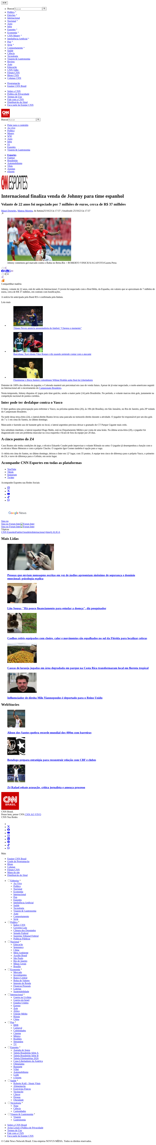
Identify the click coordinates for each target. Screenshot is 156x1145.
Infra (9, 26)
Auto (9, 64)
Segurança (18, 947)
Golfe (16, 1075)
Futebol (11, 157)
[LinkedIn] (8, 839)
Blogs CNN (13, 75)
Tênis (10, 166)
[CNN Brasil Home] (17, 116)
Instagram (12, 474)
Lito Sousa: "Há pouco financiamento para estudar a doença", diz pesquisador (56, 608)
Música (16, 1036)
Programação (13, 83)
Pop (9, 41)
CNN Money (13, 35)
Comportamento (15, 48)
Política (10, 12)
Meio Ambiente (20, 952)
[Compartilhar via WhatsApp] (10, 271)
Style (9, 45)
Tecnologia (12, 56)
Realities (17, 1039)
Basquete (17, 1066)
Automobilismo (14, 163)
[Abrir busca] (44, 8)
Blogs (10, 864)
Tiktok (10, 472)
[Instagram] (8, 836)
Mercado (17, 972)
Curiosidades (19, 1111)
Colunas (11, 867)
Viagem (17, 1117)
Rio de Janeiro (20, 961)
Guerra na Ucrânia (22, 997)
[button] (78, 238)
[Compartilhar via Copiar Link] (12, 271)
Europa (16, 1005)
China (16, 1019)
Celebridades (19, 1030)
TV (15, 1044)
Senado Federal (20, 933)
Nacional (11, 21)
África (16, 1011)
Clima (16, 950)
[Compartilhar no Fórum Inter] (2, 281)
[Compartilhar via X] (5, 271)
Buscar (10, 8)
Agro (9, 23)
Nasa (15, 1105)
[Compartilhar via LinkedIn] (7, 271)
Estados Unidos (20, 1002)
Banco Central (20, 977)
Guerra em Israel (21, 1000)
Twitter (10, 477)
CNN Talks (12, 70)
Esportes (11, 29)
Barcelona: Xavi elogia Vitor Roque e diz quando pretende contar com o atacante (52, 354)
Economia (12, 32)
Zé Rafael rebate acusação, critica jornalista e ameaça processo (46, 787)
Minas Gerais (19, 963)
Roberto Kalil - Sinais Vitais (26, 1083)
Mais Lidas (10, 539)
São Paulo (18, 958)
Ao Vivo (17, 883)
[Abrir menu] (4, 3)
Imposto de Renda (22, 983)
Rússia (16, 1016)
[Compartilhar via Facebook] (2, 271)
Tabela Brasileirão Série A (26, 1053)
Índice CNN (19, 925)
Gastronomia (19, 1119)
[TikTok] (8, 845)
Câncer (16, 1094)
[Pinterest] (8, 842)
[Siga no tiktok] (8, 497)
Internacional (13, 18)
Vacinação (18, 1091)
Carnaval (17, 1028)
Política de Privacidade (18, 94)
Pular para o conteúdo (17, 125)
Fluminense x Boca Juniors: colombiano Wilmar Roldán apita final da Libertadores (53, 380)
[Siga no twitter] (8, 491)
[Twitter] (8, 827)
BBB (15, 1025)
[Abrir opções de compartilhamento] (6, 274)
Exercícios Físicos (22, 1089)
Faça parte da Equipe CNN (20, 105)
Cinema (17, 1033)
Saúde (10, 50)
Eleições (11, 15)
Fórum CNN (13, 72)
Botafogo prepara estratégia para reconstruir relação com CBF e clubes (51, 760)
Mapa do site (13, 872)
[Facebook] (8, 830)
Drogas (16, 1097)
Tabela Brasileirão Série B (26, 1055)
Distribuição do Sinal (17, 102)
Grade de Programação (18, 861)
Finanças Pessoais (22, 986)
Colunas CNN (14, 78)
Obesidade (18, 1100)
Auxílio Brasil (20, 955)
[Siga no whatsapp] (8, 500)
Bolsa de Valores (21, 980)
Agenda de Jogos (21, 1050)
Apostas (11, 168)
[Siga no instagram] (8, 488)
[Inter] (9, 824)
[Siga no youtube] (8, 494)
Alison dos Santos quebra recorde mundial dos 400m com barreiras (49, 732)
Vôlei (16, 1069)
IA (8, 144)
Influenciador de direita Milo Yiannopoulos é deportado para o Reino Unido (55, 697)
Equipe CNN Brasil (16, 86)
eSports (10, 171)
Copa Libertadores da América (28, 1061)
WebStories (10, 705)
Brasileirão (12, 160)
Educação (12, 67)
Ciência (11, 53)
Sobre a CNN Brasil (17, 1125)
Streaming (18, 1041)
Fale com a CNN (15, 99)
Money (10, 133)
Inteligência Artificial (17, 38)
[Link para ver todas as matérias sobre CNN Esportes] (14, 188)
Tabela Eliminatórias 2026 (26, 1058)
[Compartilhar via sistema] (2, 277)
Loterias (17, 988)
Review (11, 61)
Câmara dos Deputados (24, 930)
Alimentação (19, 1086)
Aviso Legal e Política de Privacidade (25, 1127)
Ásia (15, 1008)
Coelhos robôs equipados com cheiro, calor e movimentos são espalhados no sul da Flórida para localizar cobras (77, 638)
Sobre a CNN (14, 91)
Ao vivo (11, 128)
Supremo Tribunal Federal (26, 936)
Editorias (14, 880)
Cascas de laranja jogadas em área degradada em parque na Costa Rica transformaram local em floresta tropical (78, 668)
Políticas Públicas (21, 938)
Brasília (17, 966)
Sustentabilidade (21, 991)
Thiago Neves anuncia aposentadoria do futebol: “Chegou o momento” (47, 328)
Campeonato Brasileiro (50, 388)
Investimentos (20, 975)
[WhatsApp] (8, 848)
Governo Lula (20, 927)
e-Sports (17, 1077)
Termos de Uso (14, 96)
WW (9, 136)
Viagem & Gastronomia (18, 59)
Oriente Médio (20, 1013)
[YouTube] (8, 833)
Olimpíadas (18, 1064)
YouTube (11, 469)
